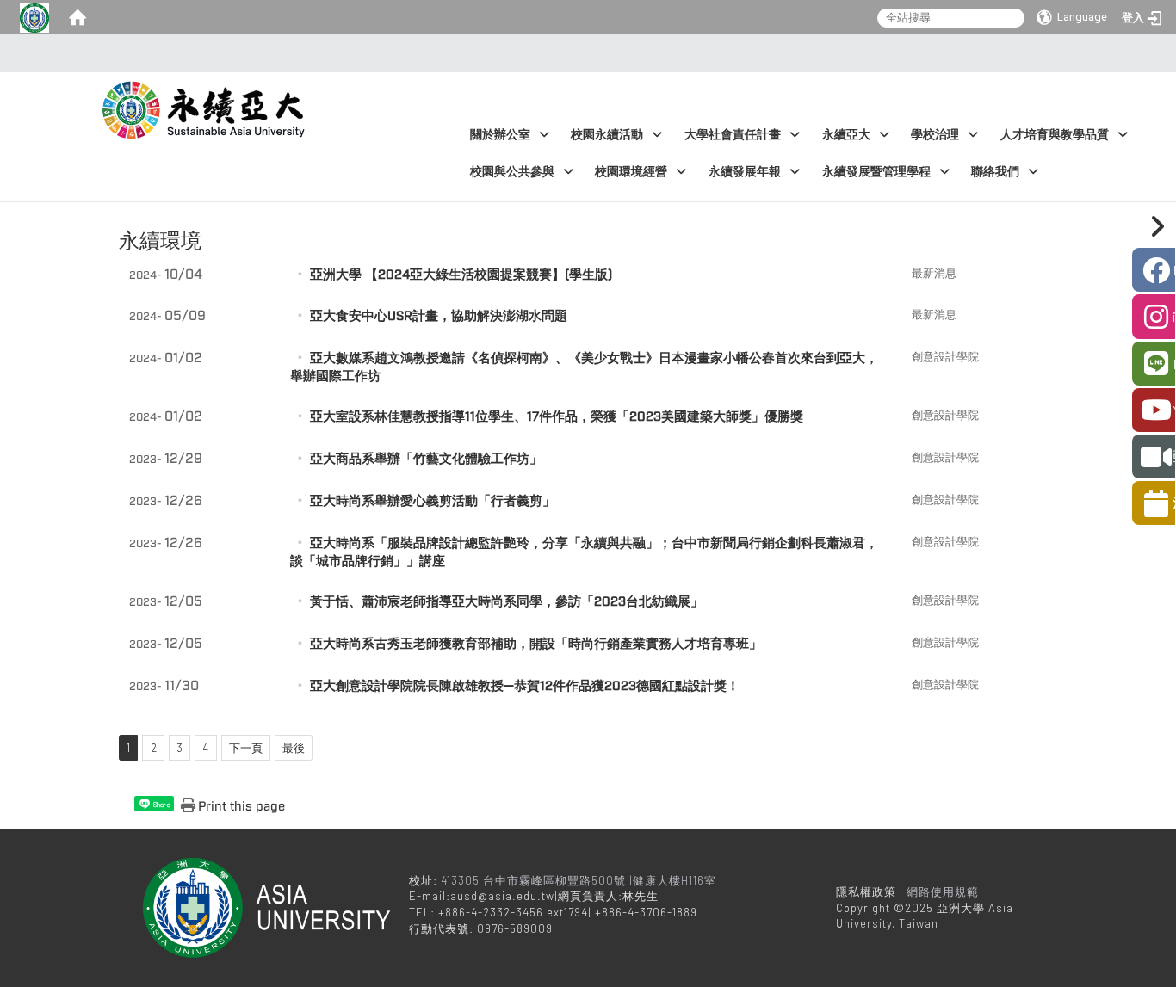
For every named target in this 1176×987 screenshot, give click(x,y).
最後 (293, 748)
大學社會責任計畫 (732, 134)
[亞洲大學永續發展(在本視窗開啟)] (206, 105)
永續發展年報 (745, 171)
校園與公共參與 (512, 171)
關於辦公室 (500, 134)
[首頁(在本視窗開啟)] (77, 17)
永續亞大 (846, 134)
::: (583, 53)
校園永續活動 (607, 134)
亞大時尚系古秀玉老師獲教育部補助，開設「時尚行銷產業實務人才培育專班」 (536, 644)
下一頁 (246, 748)
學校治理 (935, 134)
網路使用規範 (943, 891)
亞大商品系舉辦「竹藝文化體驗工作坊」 (426, 459)
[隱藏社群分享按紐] (1154, 226)
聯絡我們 (995, 171)
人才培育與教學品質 (1054, 134)
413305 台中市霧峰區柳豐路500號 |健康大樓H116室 (580, 880)
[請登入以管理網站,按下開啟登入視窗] (34, 17)
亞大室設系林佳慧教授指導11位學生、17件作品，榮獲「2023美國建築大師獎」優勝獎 (556, 417)
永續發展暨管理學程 (876, 171)
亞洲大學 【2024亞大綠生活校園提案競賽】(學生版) (461, 275)
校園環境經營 (631, 171)
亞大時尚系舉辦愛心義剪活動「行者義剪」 (432, 501)
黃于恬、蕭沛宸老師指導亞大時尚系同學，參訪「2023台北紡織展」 (506, 602)
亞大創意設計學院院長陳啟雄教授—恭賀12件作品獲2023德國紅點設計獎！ (525, 686)
